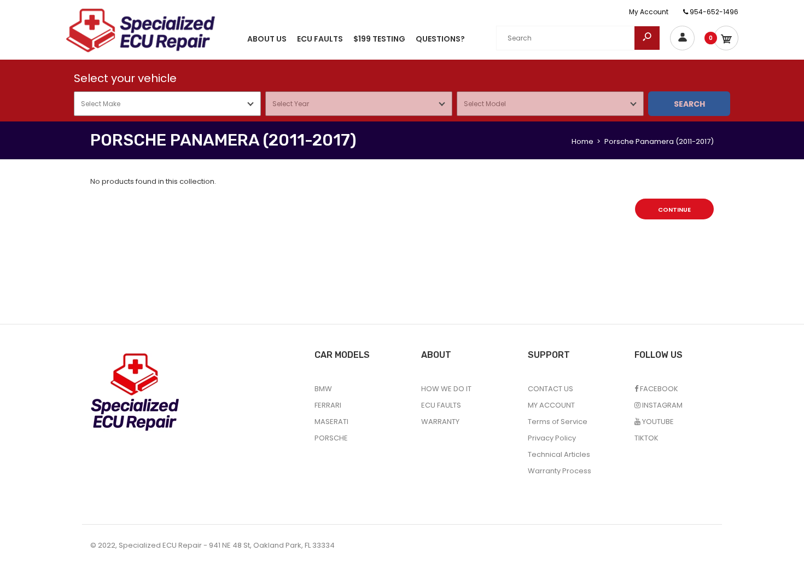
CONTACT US (550, 389)
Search (689, 103)
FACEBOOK (658, 389)
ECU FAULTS (441, 405)
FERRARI (327, 405)
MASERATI (331, 421)
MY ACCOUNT (551, 405)
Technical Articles (559, 454)
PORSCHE (331, 438)
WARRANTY (440, 421)
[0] (726, 38)
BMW (323, 389)
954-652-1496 (713, 11)
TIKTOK (646, 438)
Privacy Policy (552, 438)
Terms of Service (557, 421)
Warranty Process (559, 471)
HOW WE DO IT (446, 389)
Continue (674, 209)
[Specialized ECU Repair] (140, 30)
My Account (648, 11)
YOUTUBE (657, 421)
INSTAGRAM (661, 405)
